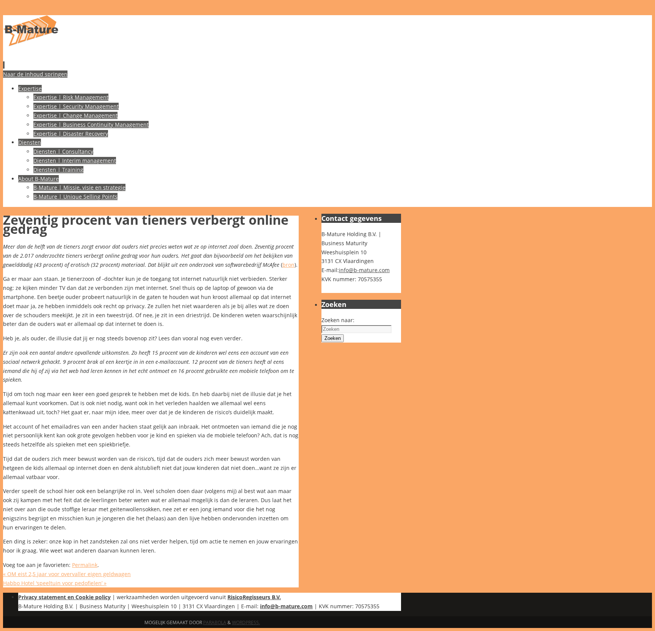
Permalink (84, 564)
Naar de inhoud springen (35, 74)
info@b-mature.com (364, 270)
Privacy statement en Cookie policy (64, 597)
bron (288, 264)
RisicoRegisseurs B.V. (254, 597)
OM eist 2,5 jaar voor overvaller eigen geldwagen (67, 574)
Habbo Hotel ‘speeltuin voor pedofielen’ (55, 583)
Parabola (214, 622)
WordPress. (246, 622)
